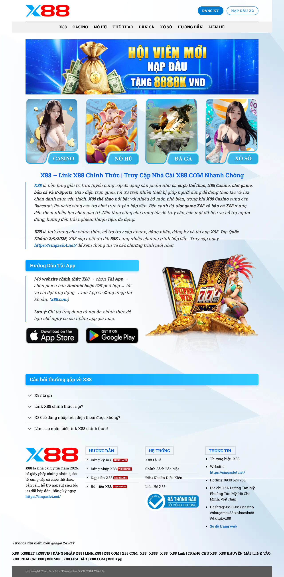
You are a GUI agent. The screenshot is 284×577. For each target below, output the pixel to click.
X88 (63, 26)
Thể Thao (122, 26)
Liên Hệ (217, 26)
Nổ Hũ (100, 26)
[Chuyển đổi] (30, 395)
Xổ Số (166, 26)
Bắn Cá (146, 26)
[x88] (48, 11)
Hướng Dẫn (190, 26)
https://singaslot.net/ (55, 245)
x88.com (59, 299)
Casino (80, 26)
